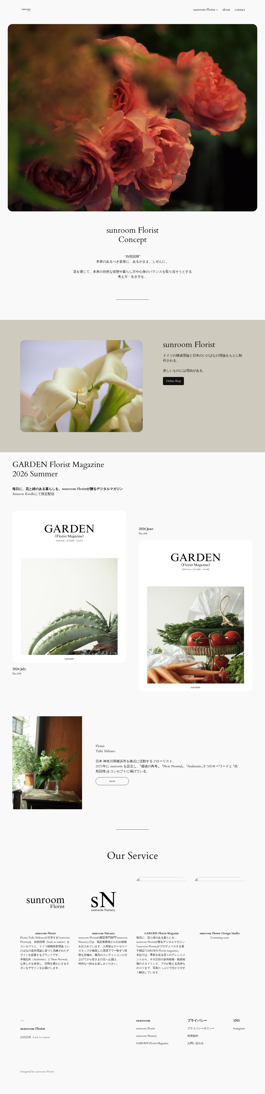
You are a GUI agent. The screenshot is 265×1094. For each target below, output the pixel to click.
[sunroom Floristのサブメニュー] (217, 10)
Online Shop (173, 381)
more (112, 781)
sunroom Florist (32, 1028)
